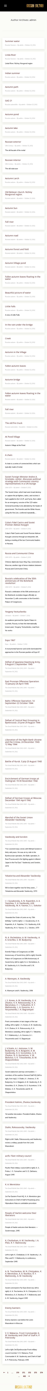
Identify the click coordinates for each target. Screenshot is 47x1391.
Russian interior (13, 160)
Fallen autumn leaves (15, 365)
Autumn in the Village (15, 352)
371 (23, 1373)
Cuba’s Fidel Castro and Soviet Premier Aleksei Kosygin (20, 523)
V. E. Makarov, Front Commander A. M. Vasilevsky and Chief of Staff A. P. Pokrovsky (22, 1335)
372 (29, 1373)
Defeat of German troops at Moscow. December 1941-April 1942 (23, 799)
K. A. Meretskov (12, 1184)
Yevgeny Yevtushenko (15, 611)
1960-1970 (8, 487)
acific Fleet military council (18, 1155)
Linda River (10, 55)
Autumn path (11, 87)
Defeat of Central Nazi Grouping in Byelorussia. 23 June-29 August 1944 (22, 721)
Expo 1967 (10, 640)
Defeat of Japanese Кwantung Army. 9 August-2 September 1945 (22, 663)
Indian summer (12, 73)
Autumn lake (11, 128)
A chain (8, 455)
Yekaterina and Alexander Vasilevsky (23, 875)
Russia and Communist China (19, 553)
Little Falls (10, 306)
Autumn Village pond (15, 263)
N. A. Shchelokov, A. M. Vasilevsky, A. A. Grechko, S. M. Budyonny (22, 938)
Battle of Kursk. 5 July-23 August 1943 (23, 761)
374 (41, 1373)
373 (35, 1373)
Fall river (9, 221)
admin (32, 19)
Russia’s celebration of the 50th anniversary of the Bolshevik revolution (20, 580)
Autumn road (11, 235)
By (20, 45)
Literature (8, 615)
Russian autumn (10, 77)
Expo (6, 644)
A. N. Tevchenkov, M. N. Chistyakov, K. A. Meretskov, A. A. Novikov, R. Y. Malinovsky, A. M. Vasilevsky (23, 1273)
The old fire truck (13, 423)
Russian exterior (13, 141)
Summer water (12, 41)
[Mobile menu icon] (5, 6)
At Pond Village (12, 436)
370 (17, 1373)
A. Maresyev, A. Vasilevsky (17, 978)
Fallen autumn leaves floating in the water (22, 277)
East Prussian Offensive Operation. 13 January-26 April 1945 (22, 682)
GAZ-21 (8, 100)
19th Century (9, 146)
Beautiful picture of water (18, 292)
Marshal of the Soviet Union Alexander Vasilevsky (19, 818)
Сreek (8, 338)
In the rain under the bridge (19, 324)
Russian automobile (11, 104)
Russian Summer (10, 45)
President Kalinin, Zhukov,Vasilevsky (23, 1102)
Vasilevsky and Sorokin (16, 836)
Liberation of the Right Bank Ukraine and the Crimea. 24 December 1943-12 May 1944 (23, 742)
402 (24, 1376)
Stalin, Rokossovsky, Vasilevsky (20, 1127)
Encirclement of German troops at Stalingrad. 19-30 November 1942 (22, 779)
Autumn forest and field (17, 249)
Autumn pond (12, 114)
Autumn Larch (12, 178)
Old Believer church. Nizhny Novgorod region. (18, 193)
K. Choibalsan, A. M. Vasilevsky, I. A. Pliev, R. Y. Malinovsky (22, 1241)
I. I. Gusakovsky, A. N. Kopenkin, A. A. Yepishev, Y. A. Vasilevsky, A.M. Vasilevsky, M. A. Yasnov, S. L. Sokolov (23, 903)
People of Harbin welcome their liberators (20, 1214)
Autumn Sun (11, 208)
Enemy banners (12, 1308)
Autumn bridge (12, 379)
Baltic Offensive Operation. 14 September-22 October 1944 (19, 701)
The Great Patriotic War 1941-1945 (16, 668)
